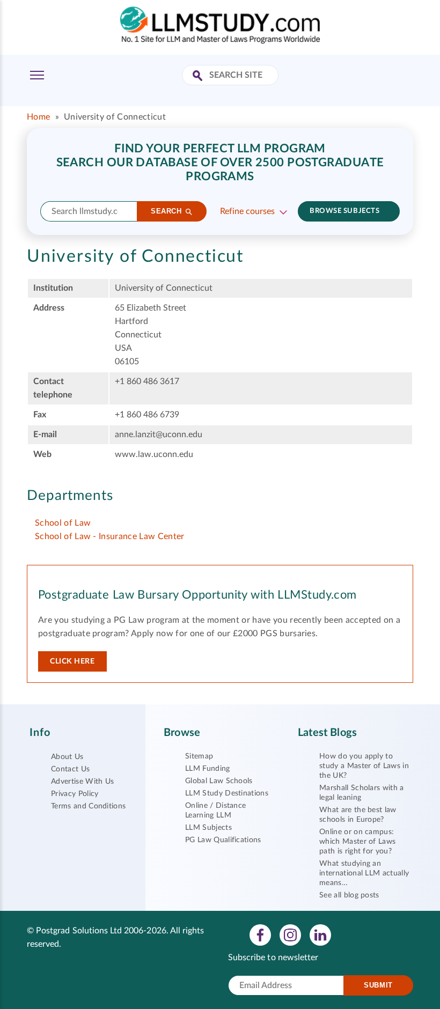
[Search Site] (199, 76)
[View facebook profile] (260, 934)
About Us (67, 757)
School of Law (63, 523)
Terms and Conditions (88, 806)
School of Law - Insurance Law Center (110, 536)
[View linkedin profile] (320, 934)
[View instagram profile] (290, 934)
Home (38, 117)
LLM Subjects (208, 827)
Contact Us (70, 769)
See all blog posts (349, 895)
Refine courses (247, 211)
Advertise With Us (82, 781)
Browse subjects (344, 211)
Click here (72, 661)
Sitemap (199, 756)
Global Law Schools (219, 781)
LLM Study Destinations (226, 793)
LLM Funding (207, 768)
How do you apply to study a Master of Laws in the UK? (364, 766)
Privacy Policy (74, 794)
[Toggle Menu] (37, 75)
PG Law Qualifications (223, 840)
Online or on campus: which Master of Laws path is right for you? (357, 841)
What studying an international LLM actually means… (364, 873)
